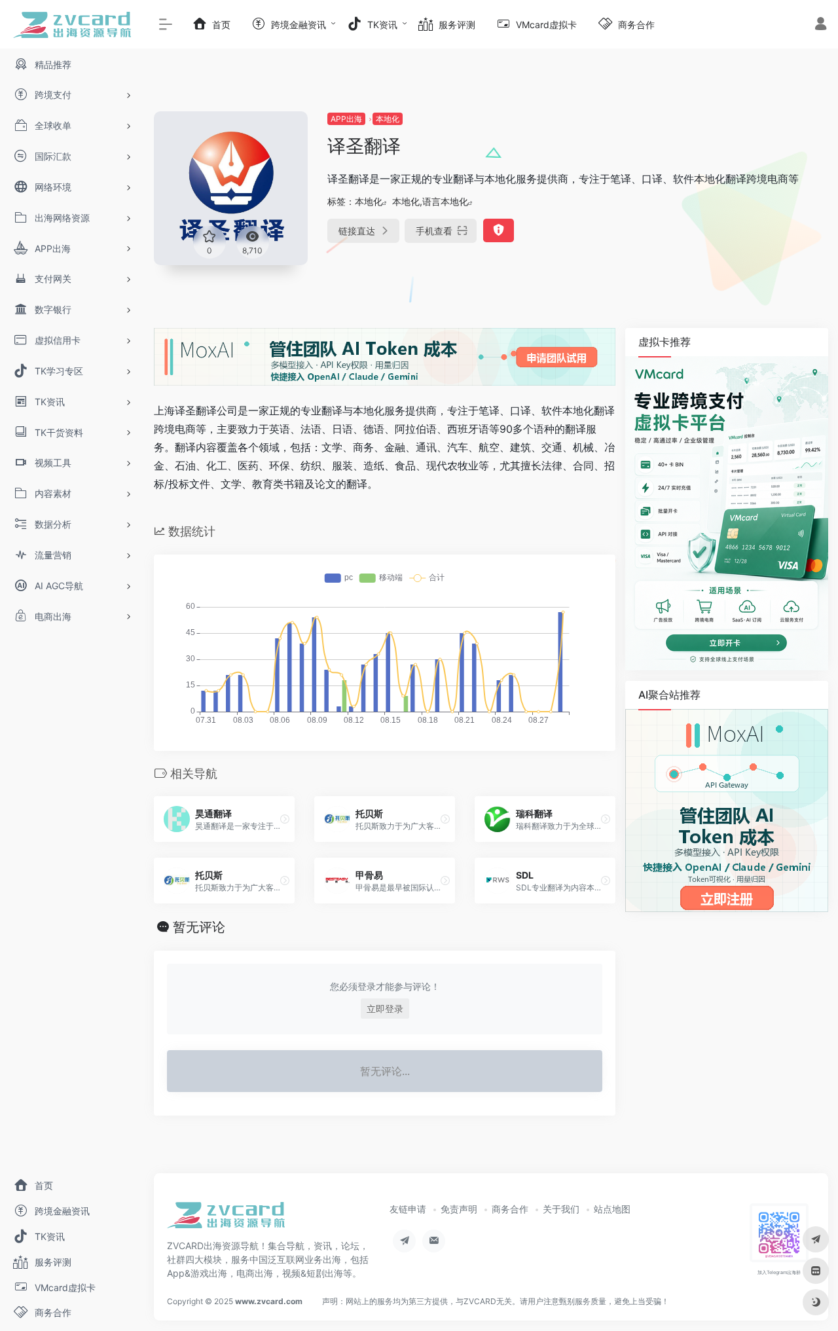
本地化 (387, 119)
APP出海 (346, 119)
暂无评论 (199, 927)
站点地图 (612, 1208)
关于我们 (561, 1208)
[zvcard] (226, 1219)
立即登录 (385, 1008)
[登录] (821, 25)
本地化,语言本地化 (430, 201)
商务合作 (510, 1208)
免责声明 (459, 1208)
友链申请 (408, 1208)
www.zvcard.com (268, 1301)
